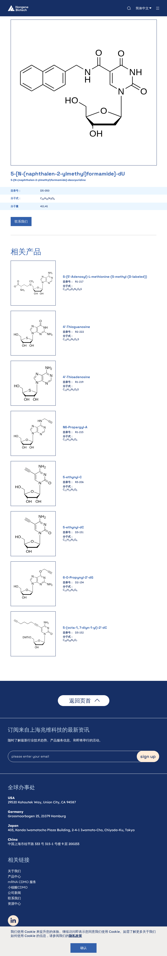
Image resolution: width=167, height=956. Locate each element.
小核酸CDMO (18, 887)
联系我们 (21, 221)
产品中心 (14, 876)
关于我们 (14, 871)
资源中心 (14, 903)
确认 (83, 948)
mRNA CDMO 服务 (22, 882)
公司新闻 (14, 893)
